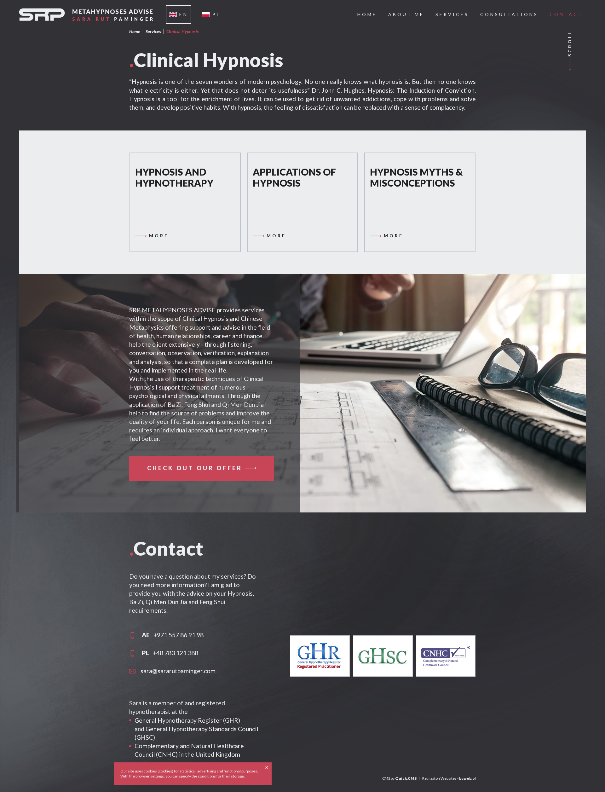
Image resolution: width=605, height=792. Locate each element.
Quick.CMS (406, 778)
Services (153, 31)
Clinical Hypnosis (182, 31)
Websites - (458, 778)
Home (134, 31)
